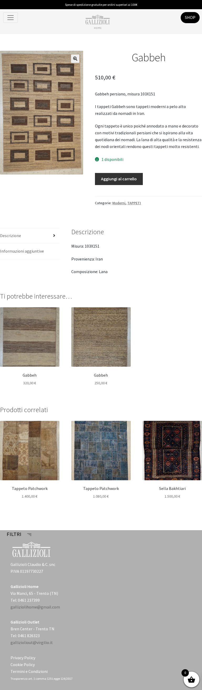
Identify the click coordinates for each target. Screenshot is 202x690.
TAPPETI (134, 203)
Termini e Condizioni (29, 671)
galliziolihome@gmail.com (35, 607)
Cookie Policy (23, 664)
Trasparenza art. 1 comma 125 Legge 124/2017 (42, 679)
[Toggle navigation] (10, 17)
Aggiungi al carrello (119, 178)
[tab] (29, 236)
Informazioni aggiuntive (22, 251)
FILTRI (14, 534)
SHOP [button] (190, 17)
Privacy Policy (23, 657)
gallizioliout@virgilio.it (32, 642)
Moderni (118, 203)
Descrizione (10, 235)
